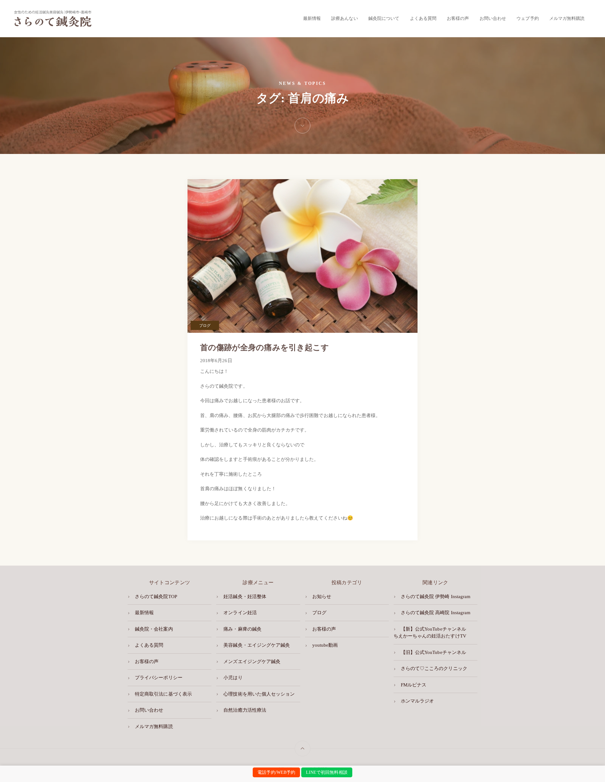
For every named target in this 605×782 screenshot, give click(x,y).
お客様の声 (458, 18)
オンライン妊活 (239, 612)
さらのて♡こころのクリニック (434, 668)
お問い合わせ (493, 18)
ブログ (204, 325)
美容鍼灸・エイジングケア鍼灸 (256, 645)
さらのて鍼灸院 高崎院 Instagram (435, 612)
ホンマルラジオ (417, 700)
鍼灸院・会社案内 (154, 629)
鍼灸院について (383, 18)
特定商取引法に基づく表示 (163, 694)
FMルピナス (413, 684)
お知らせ (321, 596)
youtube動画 (325, 645)
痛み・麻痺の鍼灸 (242, 629)
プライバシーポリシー (158, 677)
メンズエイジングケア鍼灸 (251, 661)
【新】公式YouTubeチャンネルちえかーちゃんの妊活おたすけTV (430, 632)
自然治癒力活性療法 (244, 710)
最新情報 (312, 18)
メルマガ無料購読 (567, 18)
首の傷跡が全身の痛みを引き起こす (264, 347)
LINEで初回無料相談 (327, 772)
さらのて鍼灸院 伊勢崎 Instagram (435, 596)
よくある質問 (423, 18)
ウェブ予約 (527, 18)
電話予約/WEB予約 (276, 772)
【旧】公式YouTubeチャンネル (433, 652)
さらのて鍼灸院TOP (156, 596)
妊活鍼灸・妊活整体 (244, 596)
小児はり (232, 677)
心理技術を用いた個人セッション (259, 694)
